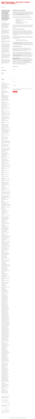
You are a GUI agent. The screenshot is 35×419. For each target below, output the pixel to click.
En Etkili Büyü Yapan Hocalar (5, 227)
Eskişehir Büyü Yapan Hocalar (5, 319)
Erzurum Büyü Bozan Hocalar (5, 360)
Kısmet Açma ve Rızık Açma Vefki (5, 195)
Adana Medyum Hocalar (4, 302)
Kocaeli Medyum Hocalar (4, 299)
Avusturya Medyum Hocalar (4, 310)
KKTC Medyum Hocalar (4, 327)
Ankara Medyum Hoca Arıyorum (5, 321)
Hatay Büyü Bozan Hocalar (4, 357)
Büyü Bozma (3, 94)
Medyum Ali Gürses (16, 58)
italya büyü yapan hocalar (7, 406)
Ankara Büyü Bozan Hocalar (5, 353)
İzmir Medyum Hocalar (4, 295)
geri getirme (20, 14)
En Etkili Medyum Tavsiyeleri (5, 99)
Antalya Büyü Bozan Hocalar (5, 358)
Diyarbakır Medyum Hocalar (5, 296)
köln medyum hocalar (7, 402)
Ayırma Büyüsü (3, 284)
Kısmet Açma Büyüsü (4, 231)
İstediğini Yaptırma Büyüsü (4, 196)
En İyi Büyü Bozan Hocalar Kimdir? (5, 245)
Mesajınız (2, 73)
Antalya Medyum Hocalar (4, 298)
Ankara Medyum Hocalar (4, 300)
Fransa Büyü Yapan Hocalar (4, 378)
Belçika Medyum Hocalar (4, 297)
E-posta (14, 81)
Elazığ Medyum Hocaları (4, 349)
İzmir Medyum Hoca (3, 383)
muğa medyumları (3, 402)
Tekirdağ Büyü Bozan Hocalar (5, 373)
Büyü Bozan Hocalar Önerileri (5, 182)
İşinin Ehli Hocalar (3, 246)
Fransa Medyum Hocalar (4, 303)
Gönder (3, 79)
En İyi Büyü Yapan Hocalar (4, 268)
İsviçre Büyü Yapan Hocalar (4, 326)
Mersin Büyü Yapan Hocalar (4, 324)
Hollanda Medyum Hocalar (4, 307)
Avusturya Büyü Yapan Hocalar (5, 333)
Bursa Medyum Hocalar (4, 301)
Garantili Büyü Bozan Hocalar (5, 117)
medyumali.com (26, 60)
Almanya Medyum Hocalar (4, 294)
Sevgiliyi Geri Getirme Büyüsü (5, 244)
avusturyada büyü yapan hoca (4, 407)
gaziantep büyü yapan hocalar (7, 409)
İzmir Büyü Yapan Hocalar (4, 334)
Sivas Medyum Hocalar (4, 354)
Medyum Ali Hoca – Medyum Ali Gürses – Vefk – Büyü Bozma (16, 2)
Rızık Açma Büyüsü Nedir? (4, 243)
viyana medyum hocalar (3, 395)
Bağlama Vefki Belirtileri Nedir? (5, 242)
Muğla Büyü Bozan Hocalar (4, 359)
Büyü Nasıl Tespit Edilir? (4, 273)
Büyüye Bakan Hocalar (4, 256)
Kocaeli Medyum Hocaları (4, 377)
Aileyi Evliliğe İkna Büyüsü (4, 252)
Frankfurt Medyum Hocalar (4, 330)
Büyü (13, 11)
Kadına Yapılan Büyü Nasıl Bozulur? (5, 204)
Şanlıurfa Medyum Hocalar (6, 54)
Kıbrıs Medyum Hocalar (4, 304)
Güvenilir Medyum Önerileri (4, 283)
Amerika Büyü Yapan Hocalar (5, 309)
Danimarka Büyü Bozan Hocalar (5, 352)
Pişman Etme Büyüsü (4, 269)
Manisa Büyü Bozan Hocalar (5, 379)
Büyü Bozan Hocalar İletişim (5, 228)
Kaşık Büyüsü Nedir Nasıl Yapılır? (5, 217)
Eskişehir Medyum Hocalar (4, 306)
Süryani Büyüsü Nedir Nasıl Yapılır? (5, 148)
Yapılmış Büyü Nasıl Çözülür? (5, 282)
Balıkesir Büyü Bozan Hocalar (5, 376)
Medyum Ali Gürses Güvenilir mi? (5, 247)
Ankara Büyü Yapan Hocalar (5, 351)
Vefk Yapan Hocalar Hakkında (5, 149)
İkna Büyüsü (2, 272)
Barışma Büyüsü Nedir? (6, 59)
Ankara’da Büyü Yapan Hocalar (5, 336)
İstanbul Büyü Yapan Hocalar (5, 322)
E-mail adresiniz (3, 70)
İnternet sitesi (14, 85)
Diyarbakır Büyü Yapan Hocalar (5, 325)
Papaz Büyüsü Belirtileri (4, 91)
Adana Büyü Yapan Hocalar (4, 320)
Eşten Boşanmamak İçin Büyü (5, 116)
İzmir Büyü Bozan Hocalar (6, 23)
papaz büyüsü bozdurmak (5, 397)
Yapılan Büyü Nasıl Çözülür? (4, 218)
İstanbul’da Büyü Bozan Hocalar (5, 331)
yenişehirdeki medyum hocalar (4, 404)
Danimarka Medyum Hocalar (5, 308)
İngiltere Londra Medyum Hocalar (5, 323)
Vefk (2, 89)
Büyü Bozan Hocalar (4, 257)
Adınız (2, 67)
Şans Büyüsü (3, 201)
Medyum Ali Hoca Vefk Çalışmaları (5, 129)
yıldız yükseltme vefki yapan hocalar (5, 403)
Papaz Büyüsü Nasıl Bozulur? (5, 124)
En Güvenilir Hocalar (4, 90)
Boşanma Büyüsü (3, 156)
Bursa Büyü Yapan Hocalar (4, 332)
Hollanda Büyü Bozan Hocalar (5, 335)
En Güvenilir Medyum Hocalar (5, 253)
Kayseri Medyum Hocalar (4, 305)
